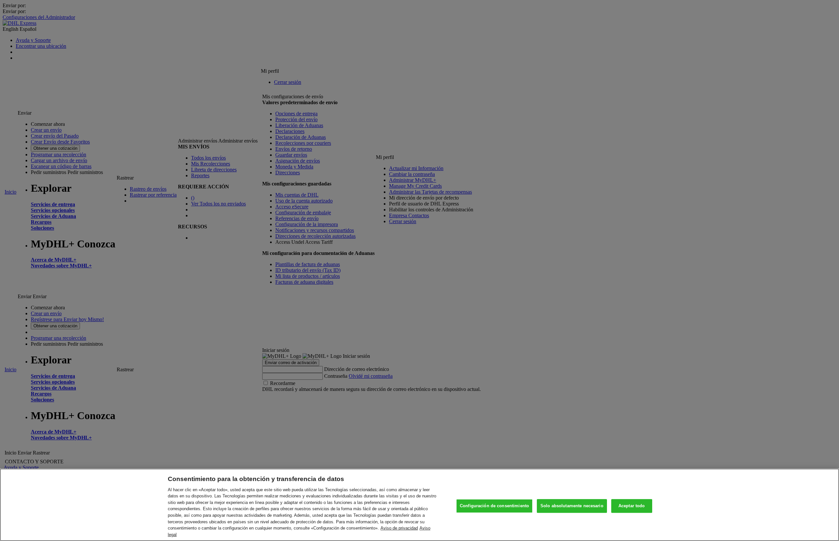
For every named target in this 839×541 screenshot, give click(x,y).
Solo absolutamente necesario (571, 506)
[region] (419, 505)
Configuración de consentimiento (494, 506)
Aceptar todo (631, 506)
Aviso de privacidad (399, 528)
